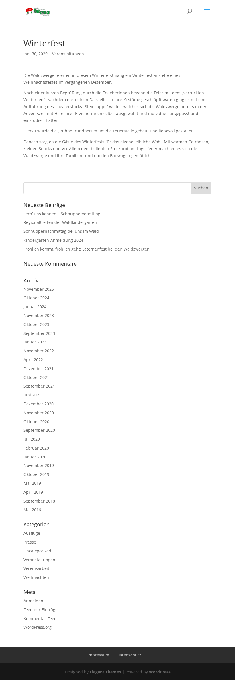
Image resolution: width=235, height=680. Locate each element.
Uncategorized (37, 551)
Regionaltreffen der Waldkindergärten (60, 222)
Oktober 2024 (36, 297)
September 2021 (39, 386)
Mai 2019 (32, 483)
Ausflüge (31, 533)
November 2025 (38, 289)
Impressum (98, 655)
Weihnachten (36, 577)
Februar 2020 (36, 448)
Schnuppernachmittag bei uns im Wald (61, 231)
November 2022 (38, 350)
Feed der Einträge (40, 609)
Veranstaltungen (68, 53)
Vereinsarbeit (36, 568)
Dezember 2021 (38, 368)
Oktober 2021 (36, 377)
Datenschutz (129, 655)
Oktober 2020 (36, 421)
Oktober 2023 (36, 324)
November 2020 (38, 412)
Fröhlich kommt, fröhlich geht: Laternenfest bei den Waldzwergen (86, 249)
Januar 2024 (34, 306)
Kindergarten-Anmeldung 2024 (53, 240)
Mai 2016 (32, 509)
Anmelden (33, 600)
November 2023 (38, 315)
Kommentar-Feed (40, 618)
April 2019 (33, 492)
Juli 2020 (31, 439)
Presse (29, 542)
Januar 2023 (34, 342)
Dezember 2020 (38, 404)
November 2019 (38, 465)
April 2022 (33, 359)
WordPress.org (37, 627)
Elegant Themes (105, 672)
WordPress (160, 672)
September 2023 (39, 333)
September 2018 (39, 501)
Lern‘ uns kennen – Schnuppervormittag (61, 213)
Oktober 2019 (36, 474)
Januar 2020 (34, 457)
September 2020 (39, 430)
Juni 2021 (32, 395)
